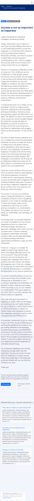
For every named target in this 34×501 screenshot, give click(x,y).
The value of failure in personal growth (16, 408)
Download (6, 384)
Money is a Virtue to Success (12, 450)
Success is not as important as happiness (13, 429)
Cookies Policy (6, 498)
